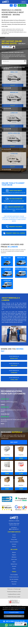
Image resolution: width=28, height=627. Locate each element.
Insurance (14, 544)
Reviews (14, 537)
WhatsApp (23, 5)
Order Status (14, 581)
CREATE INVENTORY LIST (14, 208)
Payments (14, 583)
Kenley (14, 568)
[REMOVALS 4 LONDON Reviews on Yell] (7, 508)
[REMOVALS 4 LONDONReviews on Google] (21, 508)
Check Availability (14, 574)
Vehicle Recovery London (14, 596)
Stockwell (14, 566)
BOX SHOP (14, 442)
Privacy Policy (22, 609)
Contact (14, 534)
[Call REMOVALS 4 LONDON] (15, 5)
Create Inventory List (14, 577)
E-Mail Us (14, 527)
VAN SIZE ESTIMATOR (14, 200)
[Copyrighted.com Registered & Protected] (14, 601)
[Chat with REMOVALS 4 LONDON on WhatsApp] (7, 625)
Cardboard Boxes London (14, 594)
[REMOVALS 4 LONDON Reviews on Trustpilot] (21, 499)
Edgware (14, 554)
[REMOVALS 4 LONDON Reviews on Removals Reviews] (7, 499)
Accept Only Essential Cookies (14, 616)
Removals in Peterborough (14, 589)
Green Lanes (14, 559)
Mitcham (14, 552)
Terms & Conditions (14, 541)
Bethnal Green (14, 564)
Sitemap (14, 546)
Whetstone (14, 557)
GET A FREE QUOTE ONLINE (15, 621)
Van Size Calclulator (14, 579)
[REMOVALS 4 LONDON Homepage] (5, 2)
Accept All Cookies (14, 612)
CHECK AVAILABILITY (14, 191)
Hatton (14, 561)
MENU (24, 2)
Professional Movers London (14, 591)
